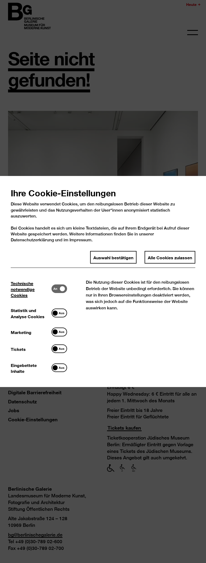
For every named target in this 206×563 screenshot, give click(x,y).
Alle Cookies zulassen (170, 257)
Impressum (80, 239)
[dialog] (103, 281)
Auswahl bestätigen (113, 257)
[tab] (31, 288)
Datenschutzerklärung (32, 239)
